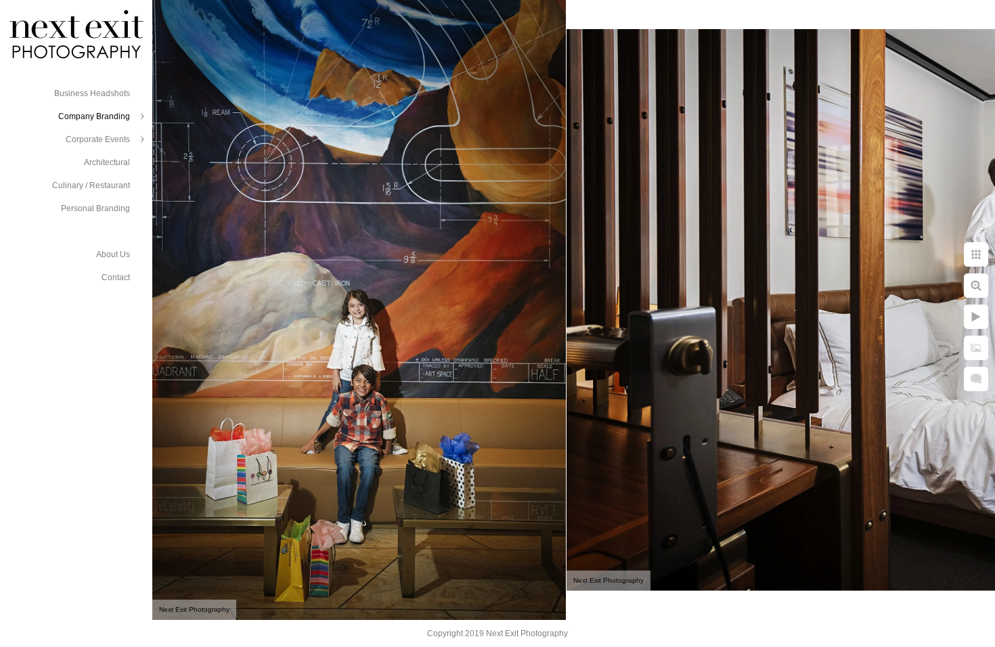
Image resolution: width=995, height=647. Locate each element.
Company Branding (94, 116)
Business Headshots (92, 93)
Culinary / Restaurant (91, 185)
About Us (113, 254)
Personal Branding (95, 208)
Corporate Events (98, 139)
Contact (116, 277)
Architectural (107, 162)
